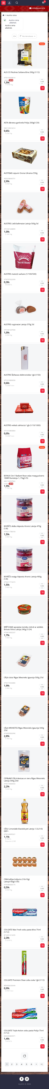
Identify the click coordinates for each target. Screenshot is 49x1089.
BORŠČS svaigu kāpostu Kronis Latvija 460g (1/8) (22, 577)
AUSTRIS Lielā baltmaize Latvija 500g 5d (21, 223)
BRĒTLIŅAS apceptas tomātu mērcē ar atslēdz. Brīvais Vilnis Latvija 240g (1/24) (23, 628)
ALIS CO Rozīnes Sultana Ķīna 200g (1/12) (22, 72)
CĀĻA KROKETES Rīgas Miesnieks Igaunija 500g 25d (24, 729)
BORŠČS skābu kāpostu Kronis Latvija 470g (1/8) (22, 527)
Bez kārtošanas (27, 36)
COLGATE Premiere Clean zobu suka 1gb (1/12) (24, 980)
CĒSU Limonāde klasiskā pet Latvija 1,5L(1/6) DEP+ (23, 829)
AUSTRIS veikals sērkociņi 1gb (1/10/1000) (22, 425)
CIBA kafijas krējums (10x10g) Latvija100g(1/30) (17, 880)
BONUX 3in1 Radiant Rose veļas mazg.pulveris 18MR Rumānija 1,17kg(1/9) (24, 476)
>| (42, 1064)
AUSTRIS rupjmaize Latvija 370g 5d (19, 324)
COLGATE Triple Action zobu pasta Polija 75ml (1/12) (24, 1031)
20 (14, 36)
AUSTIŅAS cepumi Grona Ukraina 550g (20, 173)
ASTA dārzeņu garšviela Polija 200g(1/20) (21, 122)
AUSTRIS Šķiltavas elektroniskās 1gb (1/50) (22, 375)
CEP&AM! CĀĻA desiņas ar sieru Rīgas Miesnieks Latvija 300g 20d (24, 779)
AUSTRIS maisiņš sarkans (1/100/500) (20, 274)
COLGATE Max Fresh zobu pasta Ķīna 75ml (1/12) (22, 930)
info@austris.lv (38, 8)
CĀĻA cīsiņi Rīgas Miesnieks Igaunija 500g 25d (23, 677)
